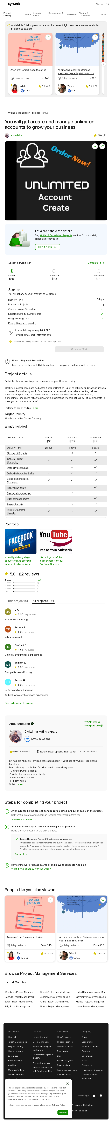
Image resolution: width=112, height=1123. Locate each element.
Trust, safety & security (93, 1070)
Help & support (64, 1037)
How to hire (13, 1037)
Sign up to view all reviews (19, 703)
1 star (8, 592)
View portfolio (92, 725)
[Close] (67, 1083)
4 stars (8, 583)
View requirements (21, 819)
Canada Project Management (20, 997)
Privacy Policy (58, 1105)
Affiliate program (65, 1060)
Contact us (87, 1065)
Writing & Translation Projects (56, 235)
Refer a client (63, 1065)
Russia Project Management (55, 1006)
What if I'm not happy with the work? (31, 869)
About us (86, 1037)
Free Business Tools (67, 1070)
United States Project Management (56, 992)
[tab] (18, 601)
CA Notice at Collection (81, 1105)
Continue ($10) (79, 349)
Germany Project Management (91, 997)
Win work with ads (41, 1063)
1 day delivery (22, 78)
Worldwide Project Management (20, 992)
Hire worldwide (15, 1079)
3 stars (8, 586)
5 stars (8, 580)
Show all (19, 854)
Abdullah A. (17, 135)
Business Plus (15, 1060)
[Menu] (4, 4)
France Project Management (90, 1001)
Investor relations (90, 1046)
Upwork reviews (65, 1046)
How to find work (41, 1037)
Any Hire (12, 1065)
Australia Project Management (56, 997)
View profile (90, 721)
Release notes (64, 1074)
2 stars (8, 589)
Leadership (87, 1042)
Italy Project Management (18, 1006)
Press (84, 1060)
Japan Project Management (90, 1006)
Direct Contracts (16, 1074)
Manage (63, 1112)
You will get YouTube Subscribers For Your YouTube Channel (51, 561)
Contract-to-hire (16, 1070)
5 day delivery (69, 78)
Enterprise (13, 1056)
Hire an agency (15, 1051)
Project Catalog (7, 14)
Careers (86, 1051)
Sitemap (83, 1111)
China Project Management (54, 1001)
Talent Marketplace (17, 1042)
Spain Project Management (19, 1001)
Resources (62, 1051)
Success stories (65, 1042)
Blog (59, 1056)
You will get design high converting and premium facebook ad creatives (18, 561)
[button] (56, 304)
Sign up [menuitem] (99, 4)
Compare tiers (96, 262)
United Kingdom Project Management (91, 992)
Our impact (87, 1056)
